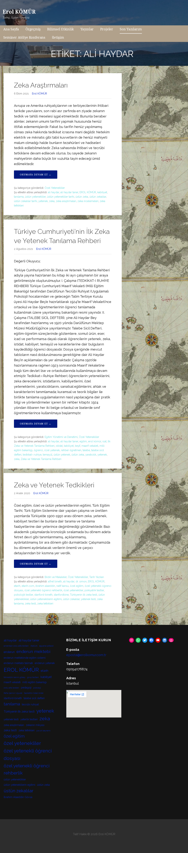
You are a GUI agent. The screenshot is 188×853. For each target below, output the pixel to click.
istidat (59, 445)
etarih (17, 585)
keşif (77, 445)
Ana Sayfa (11, 29)
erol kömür (94, 441)
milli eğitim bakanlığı (34, 682)
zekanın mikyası (35, 725)
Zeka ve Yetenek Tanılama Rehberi (41, 459)
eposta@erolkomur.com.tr (86, 655)
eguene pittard (46, 646)
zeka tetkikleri (45, 603)
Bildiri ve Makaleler (56, 577)
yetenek (43, 201)
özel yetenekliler (73, 590)
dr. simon (81, 581)
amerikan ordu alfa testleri (16, 646)
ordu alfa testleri (11, 688)
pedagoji (26, 687)
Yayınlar (87, 29)
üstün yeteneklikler (15, 779)
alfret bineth (55, 581)
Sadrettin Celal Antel (33, 693)
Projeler (106, 29)
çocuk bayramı (43, 730)
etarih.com (28, 585)
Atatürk (33, 646)
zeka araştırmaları (66, 201)
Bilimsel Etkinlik (60, 29)
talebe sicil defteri (34, 698)
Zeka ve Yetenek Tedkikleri (54, 485)
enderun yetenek (45, 663)
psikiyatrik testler (94, 590)
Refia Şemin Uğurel (13, 693)
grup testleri (33, 677)
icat (104, 441)
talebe (86, 450)
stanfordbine (61, 594)
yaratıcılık (90, 454)
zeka (52, 201)
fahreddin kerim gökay (14, 677)
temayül (47, 454)
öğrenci (38, 450)
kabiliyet (102, 192)
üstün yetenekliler (35, 196)
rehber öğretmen (71, 450)
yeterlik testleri (29, 719)
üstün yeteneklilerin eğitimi (46, 599)
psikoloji (37, 688)
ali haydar (53, 192)
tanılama (19, 196)
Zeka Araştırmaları (41, 85)
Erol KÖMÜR (19, 12)
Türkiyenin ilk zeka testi (83, 594)
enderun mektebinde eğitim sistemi (25, 657)
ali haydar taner (69, 192)
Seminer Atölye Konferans (24, 37)
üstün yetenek (62, 454)
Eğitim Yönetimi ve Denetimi (61, 437)
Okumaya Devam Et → (35, 174)
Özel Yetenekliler (55, 187)
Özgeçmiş (33, 29)
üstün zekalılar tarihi (25, 201)
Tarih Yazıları (96, 577)
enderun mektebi (33, 651)
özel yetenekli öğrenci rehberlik (43, 590)
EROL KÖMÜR (87, 192)
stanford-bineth (43, 594)
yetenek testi (88, 599)
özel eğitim (76, 585)
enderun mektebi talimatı (18, 663)
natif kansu (62, 585)
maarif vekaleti (90, 445)
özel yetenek (52, 450)
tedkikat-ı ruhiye (32, 454)
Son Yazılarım (131, 29)
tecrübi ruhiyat (30, 704)
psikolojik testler (23, 594)
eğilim (83, 441)
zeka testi (30, 603)
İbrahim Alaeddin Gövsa (18, 797)
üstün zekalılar (97, 196)
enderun (9, 652)
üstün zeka (81, 196)
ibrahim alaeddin (45, 585)
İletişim (58, 37)
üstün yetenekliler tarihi (60, 196)
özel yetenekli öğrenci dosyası (28, 754)
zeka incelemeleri (87, 201)
